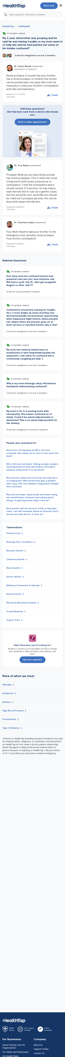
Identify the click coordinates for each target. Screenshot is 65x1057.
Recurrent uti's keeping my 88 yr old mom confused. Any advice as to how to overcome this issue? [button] (32, 453)
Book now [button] (49, 5)
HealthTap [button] (8, 26)
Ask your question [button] (32, 659)
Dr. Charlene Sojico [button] (24, 222)
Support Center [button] (41, 1049)
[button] (13, 5)
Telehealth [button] (24, 26)
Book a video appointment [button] (32, 122)
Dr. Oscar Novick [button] (22, 66)
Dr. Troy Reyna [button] (21, 165)
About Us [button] (38, 1044)
